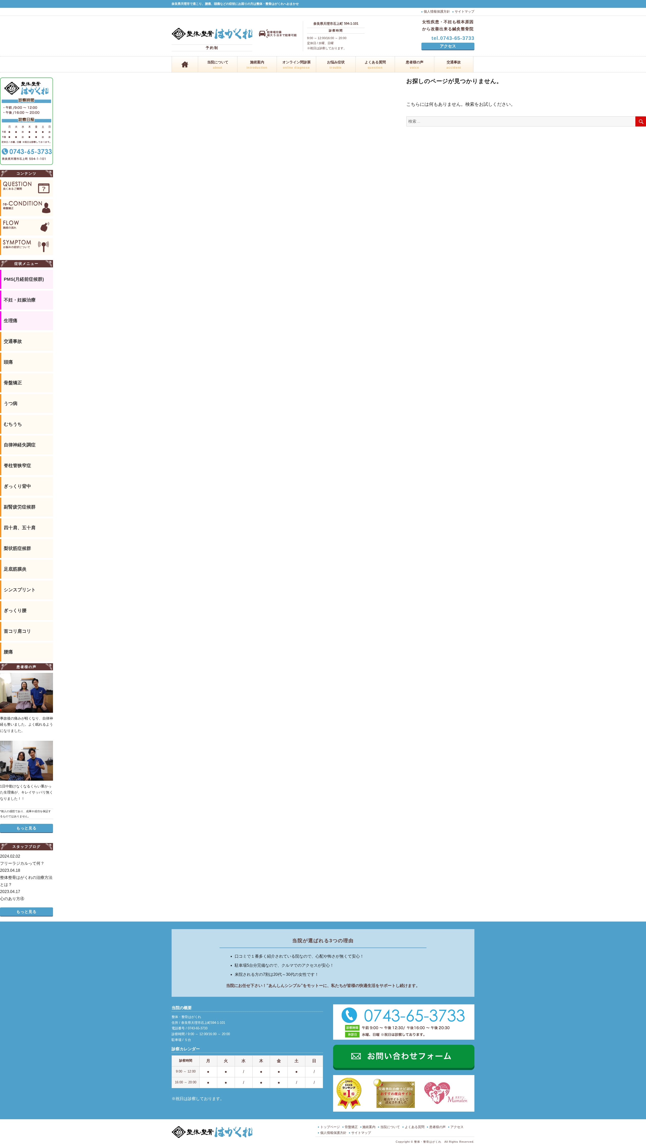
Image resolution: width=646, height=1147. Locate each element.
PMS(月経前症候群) (24, 279)
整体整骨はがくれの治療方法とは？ (26, 877)
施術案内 (257, 65)
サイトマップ (464, 11)
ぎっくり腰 (15, 610)
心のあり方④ (12, 895)
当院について (217, 65)
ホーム (185, 64)
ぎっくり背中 (17, 486)
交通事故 (453, 65)
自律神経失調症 (20, 444)
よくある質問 (375, 65)
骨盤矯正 (13, 382)
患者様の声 (414, 65)
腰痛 (8, 651)
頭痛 (8, 362)
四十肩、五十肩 (20, 527)
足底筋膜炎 (15, 569)
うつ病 (10, 403)
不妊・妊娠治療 (20, 299)
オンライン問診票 (296, 65)
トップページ (330, 1127)
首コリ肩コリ (17, 631)
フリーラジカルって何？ (22, 859)
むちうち (13, 424)
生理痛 (10, 320)
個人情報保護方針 (437, 11)
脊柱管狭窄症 (17, 465)
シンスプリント (20, 589)
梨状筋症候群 (17, 548)
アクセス (448, 46)
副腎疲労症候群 (20, 506)
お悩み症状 (336, 65)
